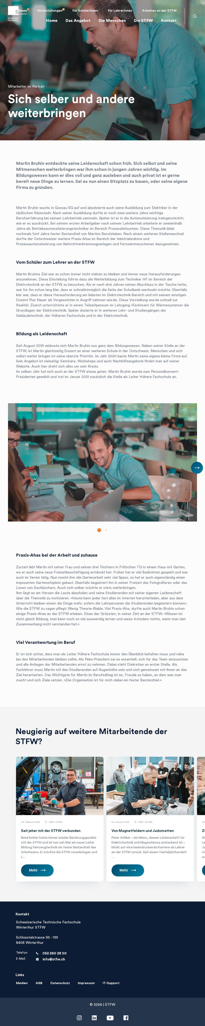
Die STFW (143, 21)
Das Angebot (77, 21)
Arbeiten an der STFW (159, 10)
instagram (79, 1018)
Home (51, 21)
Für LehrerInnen (120, 10)
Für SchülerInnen (85, 10)
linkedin (94, 1018)
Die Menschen (112, 21)
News (22, 10)
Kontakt (169, 21)
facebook (126, 1018)
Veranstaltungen (49, 10)
